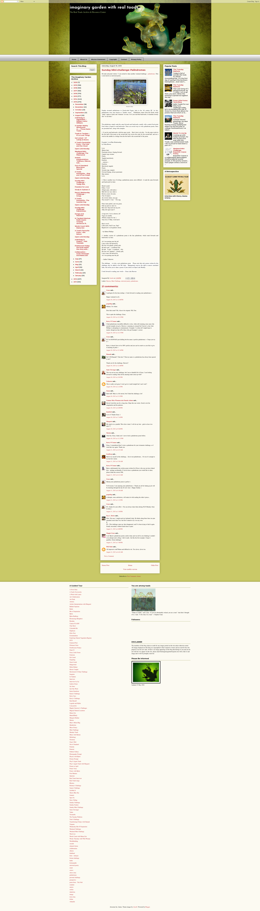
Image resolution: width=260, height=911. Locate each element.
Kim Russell (73, 701)
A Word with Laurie (75, 594)
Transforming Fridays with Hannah (80, 822)
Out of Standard (74, 744)
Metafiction (73, 725)
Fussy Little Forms (75, 652)
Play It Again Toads (75, 761)
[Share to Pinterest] (134, 278)
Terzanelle (72, 814)
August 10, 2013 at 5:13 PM (114, 396)
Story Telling (73, 800)
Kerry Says (73, 696)
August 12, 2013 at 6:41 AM (114, 552)
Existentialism (74, 636)
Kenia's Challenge (75, 694)
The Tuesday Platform (178, 70)
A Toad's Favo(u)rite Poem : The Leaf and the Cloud (82, 144)
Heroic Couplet (74, 669)
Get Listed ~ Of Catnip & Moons (82, 139)
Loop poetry (73, 706)
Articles (72, 602)
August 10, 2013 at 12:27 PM (114, 333)
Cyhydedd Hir (74, 628)
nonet (71, 868)
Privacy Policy (136, 59)
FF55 (71, 640)
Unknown (109, 381)
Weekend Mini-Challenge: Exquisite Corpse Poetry (179, 151)
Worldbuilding (74, 841)
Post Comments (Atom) (134, 576)
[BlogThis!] (128, 278)
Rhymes (72, 783)
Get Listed (73, 657)
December (79, 104)
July (77, 259)
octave (71, 870)
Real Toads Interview (76, 778)
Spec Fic (72, 798)
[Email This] (126, 278)
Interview (72, 679)
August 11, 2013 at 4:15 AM (114, 450)
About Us (83, 59)
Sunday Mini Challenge (76, 807)
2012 (75, 279)
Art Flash (72, 599)
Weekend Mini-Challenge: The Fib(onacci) (81, 153)
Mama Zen (73, 713)
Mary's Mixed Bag (75, 723)
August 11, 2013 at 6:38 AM (114, 490)
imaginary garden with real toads (104, 7)
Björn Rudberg (74, 616)
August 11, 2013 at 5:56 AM (114, 461)
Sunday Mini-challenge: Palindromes (80, 209)
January (78, 275)
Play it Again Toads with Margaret (79, 764)
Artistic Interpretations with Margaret (80, 604)
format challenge (74, 858)
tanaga (71, 894)
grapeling (109, 304)
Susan (108, 391)
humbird (109, 412)
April (77, 267)
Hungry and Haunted (79, 215)
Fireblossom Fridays (75, 648)
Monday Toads (74, 732)
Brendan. (72, 621)
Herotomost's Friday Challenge (78, 672)
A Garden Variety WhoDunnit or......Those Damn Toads (82, 128)
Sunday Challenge (75, 802)
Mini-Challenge (115, 281)
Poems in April (74, 766)
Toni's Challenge (74, 819)
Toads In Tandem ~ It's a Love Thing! (82, 134)
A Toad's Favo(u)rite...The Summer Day (82, 200)
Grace (108, 290)
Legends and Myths (75, 703)
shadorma (72, 892)
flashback (72, 853)
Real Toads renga (74, 781)
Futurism (72, 655)
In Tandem (73, 677)
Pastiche (72, 747)
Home (74, 59)
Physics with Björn (75, 756)
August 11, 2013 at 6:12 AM (114, 475)
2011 (75, 282)
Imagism (72, 674)
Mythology (73, 737)
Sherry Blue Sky (74, 793)
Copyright (113, 59)
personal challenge (75, 877)
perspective (73, 880)
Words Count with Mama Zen (78, 836)
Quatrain (72, 776)
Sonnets (72, 795)
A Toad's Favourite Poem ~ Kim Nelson (82, 232)
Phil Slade (109, 547)
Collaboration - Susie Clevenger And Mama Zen (82, 253)
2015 (75, 96)
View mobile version (130, 569)
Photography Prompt (76, 754)
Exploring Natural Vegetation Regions (81, 638)
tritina (71, 899)
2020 (76, 82)
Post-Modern (73, 773)
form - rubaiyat (74, 856)
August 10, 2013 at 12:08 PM (114, 300)
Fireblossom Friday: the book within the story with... (82, 247)
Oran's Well (73, 742)
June (77, 262)
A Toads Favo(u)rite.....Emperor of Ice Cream (82, 173)
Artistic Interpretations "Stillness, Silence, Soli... (83, 160)
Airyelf (135, 907)
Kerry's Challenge (75, 698)
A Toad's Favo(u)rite (76, 592)
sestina (71, 889)
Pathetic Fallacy (74, 752)
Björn (71, 614)
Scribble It (73, 790)
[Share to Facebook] (132, 278)
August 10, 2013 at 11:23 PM (114, 438)
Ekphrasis (72, 631)
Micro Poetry (73, 727)
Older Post (154, 565)
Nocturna (72, 740)
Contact (124, 59)
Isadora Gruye (74, 684)
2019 (75, 85)
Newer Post (105, 565)
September (79, 113)
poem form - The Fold (76, 882)
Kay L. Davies (110, 516)
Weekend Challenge (75, 829)
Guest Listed (73, 662)
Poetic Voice (73, 769)
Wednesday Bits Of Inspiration (78, 827)
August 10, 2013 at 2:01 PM (114, 377)
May (77, 264)
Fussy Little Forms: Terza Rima (180, 101)
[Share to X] (130, 278)
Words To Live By (179, 133)
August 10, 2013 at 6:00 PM (114, 408)
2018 (75, 88)
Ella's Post (73, 633)
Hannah (108, 354)
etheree (72, 851)
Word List (72, 834)
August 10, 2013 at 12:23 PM (114, 317)
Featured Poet (73, 643)
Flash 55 (72, 650)
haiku (71, 860)
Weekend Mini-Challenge (77, 831)
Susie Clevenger (111, 370)
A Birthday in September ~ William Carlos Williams (81, 120)
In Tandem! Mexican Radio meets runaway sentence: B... (82, 220)
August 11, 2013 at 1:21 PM (114, 500)
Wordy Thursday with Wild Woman (80, 839)
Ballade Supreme (74, 606)
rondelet (72, 885)
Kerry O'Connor (111, 321)
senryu (71, 887)
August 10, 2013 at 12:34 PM (114, 350)
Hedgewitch (73, 665)
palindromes (151, 74)
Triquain (72, 824)
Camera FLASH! (74, 623)
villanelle (72, 902)
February (79, 273)
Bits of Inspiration (75, 611)
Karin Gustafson (74, 691)
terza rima (72, 897)
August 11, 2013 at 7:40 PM (114, 542)
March (77, 270)
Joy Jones (72, 686)
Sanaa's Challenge (75, 788)
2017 (75, 91)
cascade (72, 844)
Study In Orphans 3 (82, 190)
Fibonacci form (74, 645)
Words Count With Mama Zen (82, 227)
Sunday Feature (74, 805)
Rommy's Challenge (75, 785)
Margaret (109, 421)
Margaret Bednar (74, 718)
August (78, 115)
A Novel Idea (73, 589)
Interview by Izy (74, 681)
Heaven (108, 281)
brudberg (109, 454)
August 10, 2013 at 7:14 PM (114, 417)
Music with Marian (75, 735)
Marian (108, 433)
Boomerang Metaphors (76, 619)
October (78, 110)
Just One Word (74, 689)
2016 (75, 93)
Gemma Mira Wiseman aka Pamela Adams (119, 400)
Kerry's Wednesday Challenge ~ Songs (82, 194)
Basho (71, 609)
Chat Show (73, 626)
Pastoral (72, 749)
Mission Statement (98, 59)
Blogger (147, 907)
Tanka (71, 812)
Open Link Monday (82, 149)
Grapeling (72, 660)
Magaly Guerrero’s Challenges (78, 708)
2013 (75, 102)
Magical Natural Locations (77, 710)
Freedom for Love (82, 187)
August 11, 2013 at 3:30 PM (114, 511)
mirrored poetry (125, 281)
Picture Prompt (74, 759)
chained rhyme (74, 846)
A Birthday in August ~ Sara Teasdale (81, 241)
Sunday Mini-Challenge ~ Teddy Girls (80, 182)
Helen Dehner (73, 667)
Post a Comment (109, 556)
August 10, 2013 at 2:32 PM (114, 387)
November (79, 107)
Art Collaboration (75, 597)
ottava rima (73, 873)
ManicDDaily (73, 715)
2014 (76, 99)
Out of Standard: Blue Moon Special (81, 167)
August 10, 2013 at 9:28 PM (114, 429)
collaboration (73, 848)
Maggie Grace (110, 533)
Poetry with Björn (75, 771)
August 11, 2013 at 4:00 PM (114, 529)
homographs (73, 863)
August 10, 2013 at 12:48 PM (114, 366)
